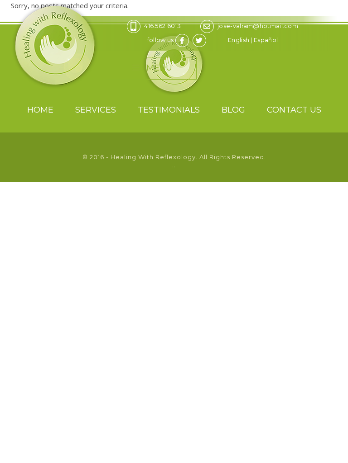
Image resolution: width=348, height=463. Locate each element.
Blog (233, 110)
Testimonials (169, 110)
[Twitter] (200, 39)
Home (40, 110)
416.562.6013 (162, 25)
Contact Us (294, 110)
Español (266, 39)
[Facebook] (183, 39)
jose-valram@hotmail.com (258, 25)
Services (95, 110)
